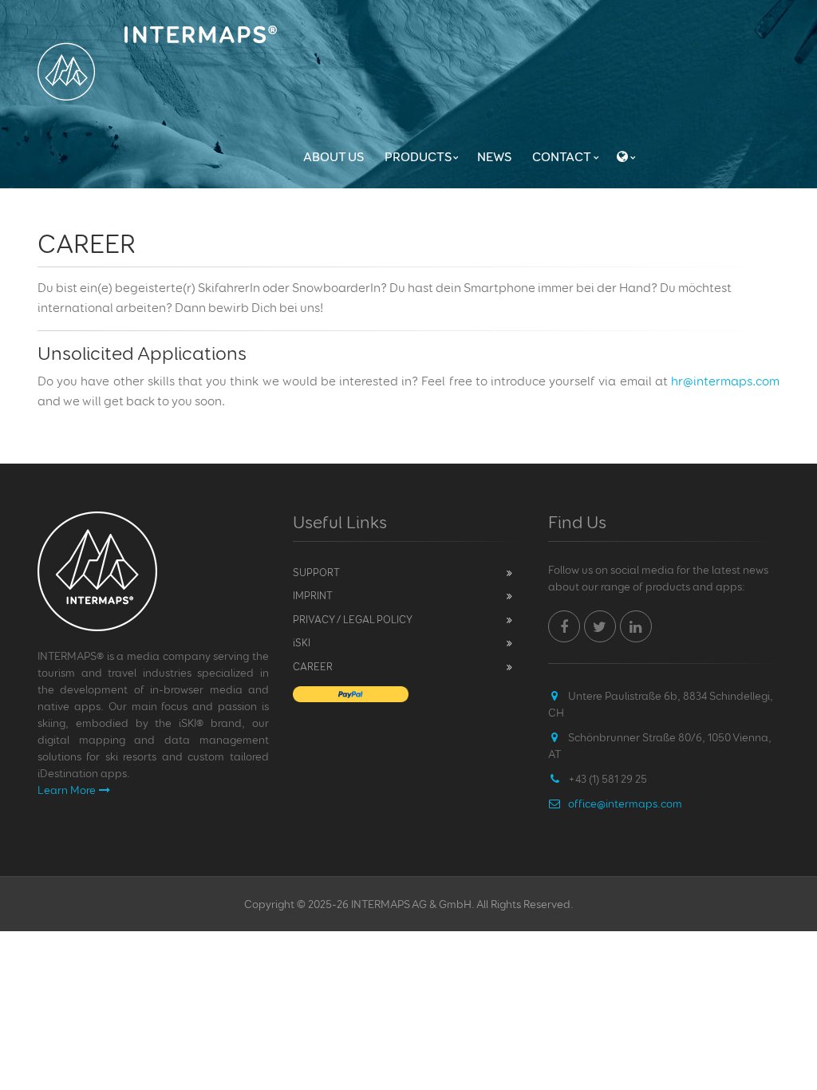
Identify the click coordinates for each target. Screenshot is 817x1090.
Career (313, 666)
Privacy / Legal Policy (352, 619)
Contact (561, 156)
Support (316, 572)
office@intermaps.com (625, 803)
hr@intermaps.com (725, 381)
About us (333, 156)
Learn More (66, 789)
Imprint (313, 595)
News (494, 156)
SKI (301, 642)
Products (418, 156)
